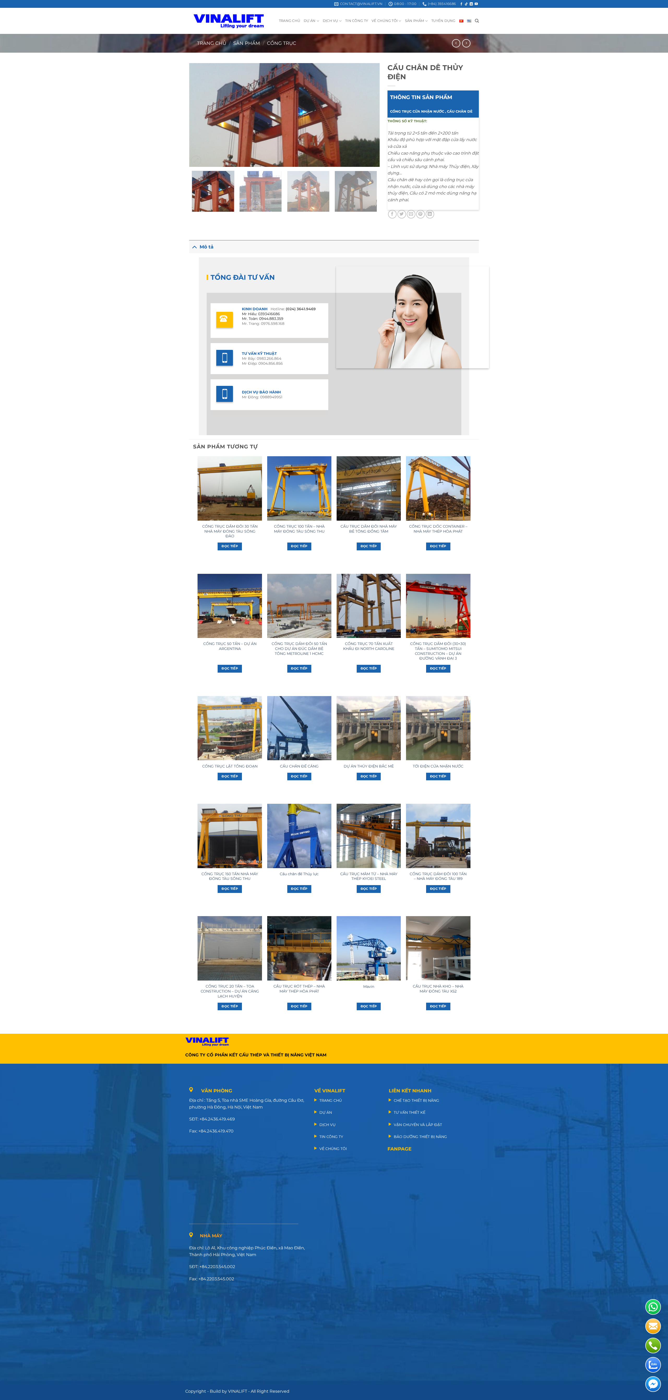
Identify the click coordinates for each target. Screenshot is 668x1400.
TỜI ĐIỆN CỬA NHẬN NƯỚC (438, 766)
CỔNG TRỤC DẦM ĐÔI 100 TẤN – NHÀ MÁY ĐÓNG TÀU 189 (438, 876)
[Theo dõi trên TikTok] (466, 4)
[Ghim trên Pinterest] (420, 214)
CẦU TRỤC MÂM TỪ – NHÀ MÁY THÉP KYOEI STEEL (368, 876)
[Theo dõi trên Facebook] (461, 4)
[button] (196, 161)
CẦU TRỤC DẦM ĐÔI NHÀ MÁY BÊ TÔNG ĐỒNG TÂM (369, 529)
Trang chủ (211, 43)
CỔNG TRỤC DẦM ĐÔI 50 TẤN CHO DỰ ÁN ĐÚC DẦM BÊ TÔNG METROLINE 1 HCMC (299, 648)
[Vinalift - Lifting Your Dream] (233, 21)
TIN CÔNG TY (356, 21)
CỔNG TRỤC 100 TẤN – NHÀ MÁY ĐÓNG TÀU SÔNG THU (299, 529)
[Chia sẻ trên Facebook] (392, 214)
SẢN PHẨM (414, 21)
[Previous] (199, 115)
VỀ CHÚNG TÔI (385, 21)
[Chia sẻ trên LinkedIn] (430, 214)
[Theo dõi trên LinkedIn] (471, 4)
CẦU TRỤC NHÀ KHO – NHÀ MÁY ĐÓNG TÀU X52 (438, 989)
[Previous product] (466, 43)
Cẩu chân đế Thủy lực (299, 874)
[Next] (369, 115)
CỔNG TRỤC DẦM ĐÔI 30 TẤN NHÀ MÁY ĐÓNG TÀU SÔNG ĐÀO (230, 531)
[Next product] (456, 43)
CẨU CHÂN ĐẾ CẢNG (299, 766)
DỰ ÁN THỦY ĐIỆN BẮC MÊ (369, 766)
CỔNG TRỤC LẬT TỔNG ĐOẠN (230, 766)
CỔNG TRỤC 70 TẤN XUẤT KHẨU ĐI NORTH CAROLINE (368, 646)
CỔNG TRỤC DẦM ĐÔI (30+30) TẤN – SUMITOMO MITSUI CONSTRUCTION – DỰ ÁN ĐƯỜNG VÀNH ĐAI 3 (438, 651)
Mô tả (206, 246)
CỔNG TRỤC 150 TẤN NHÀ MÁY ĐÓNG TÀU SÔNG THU (229, 876)
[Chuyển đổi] (194, 246)
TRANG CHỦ (289, 21)
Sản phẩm (246, 43)
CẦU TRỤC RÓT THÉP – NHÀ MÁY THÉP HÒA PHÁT (299, 989)
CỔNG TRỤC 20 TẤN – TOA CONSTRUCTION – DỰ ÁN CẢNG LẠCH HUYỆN (230, 991)
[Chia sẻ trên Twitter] (401, 214)
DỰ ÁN (309, 21)
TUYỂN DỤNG (443, 21)
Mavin (368, 986)
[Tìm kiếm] (477, 21)
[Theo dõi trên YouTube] (476, 4)
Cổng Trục (281, 43)
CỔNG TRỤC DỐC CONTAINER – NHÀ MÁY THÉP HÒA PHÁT (438, 529)
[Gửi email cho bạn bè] (411, 214)
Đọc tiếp (230, 546)
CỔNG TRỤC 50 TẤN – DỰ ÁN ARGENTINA (230, 646)
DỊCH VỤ (330, 21)
